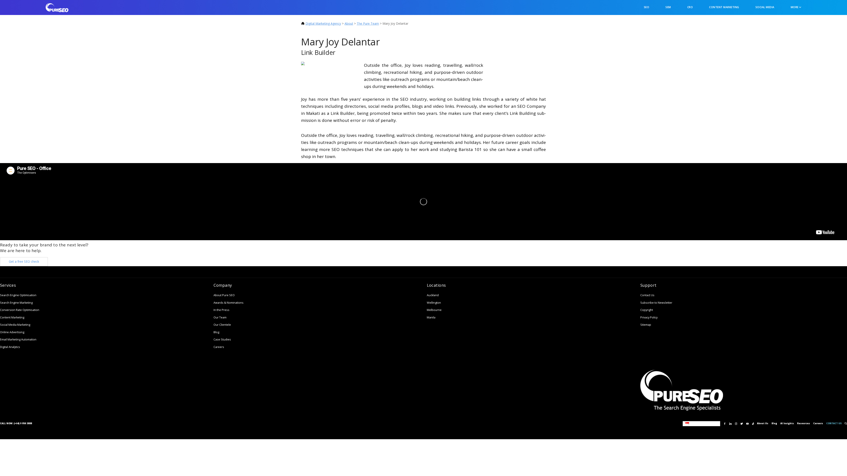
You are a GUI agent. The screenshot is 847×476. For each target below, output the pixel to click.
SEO (646, 7)
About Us (762, 423)
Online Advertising (12, 332)
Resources (803, 423)
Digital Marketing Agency (323, 23)
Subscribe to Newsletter (656, 303)
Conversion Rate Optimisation (19, 310)
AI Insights (787, 423)
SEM (668, 7)
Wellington (434, 303)
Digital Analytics (10, 347)
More (795, 7)
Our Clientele (222, 325)
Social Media (764, 7)
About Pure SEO (224, 295)
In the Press (221, 310)
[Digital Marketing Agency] (57, 7)
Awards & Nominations (229, 303)
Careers (219, 347)
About (349, 23)
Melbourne (434, 310)
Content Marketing (724, 7)
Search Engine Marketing (16, 303)
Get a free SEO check (24, 261)
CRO (690, 7)
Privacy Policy (649, 317)
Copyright (646, 310)
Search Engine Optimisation (18, 295)
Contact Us (647, 295)
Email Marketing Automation (18, 339)
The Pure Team (368, 23)
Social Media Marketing (15, 325)
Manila (431, 317)
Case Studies (222, 339)
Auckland (433, 295)
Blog (216, 332)
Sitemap (645, 325)
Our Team (220, 317)
